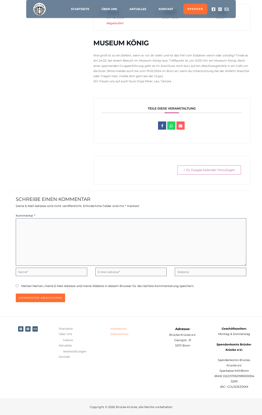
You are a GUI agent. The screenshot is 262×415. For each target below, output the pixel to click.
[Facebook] (213, 9)
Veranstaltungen (74, 351)
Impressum (118, 328)
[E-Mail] (227, 9)
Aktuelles (137, 9)
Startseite (80, 9)
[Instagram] (220, 9)
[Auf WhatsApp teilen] (171, 125)
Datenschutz (119, 334)
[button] (195, 9)
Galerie (68, 340)
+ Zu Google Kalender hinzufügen (209, 170)
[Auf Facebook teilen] (162, 125)
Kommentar (25, 215)
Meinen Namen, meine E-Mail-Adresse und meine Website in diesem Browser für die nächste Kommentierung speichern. (107, 286)
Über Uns (109, 9)
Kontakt (166, 9)
